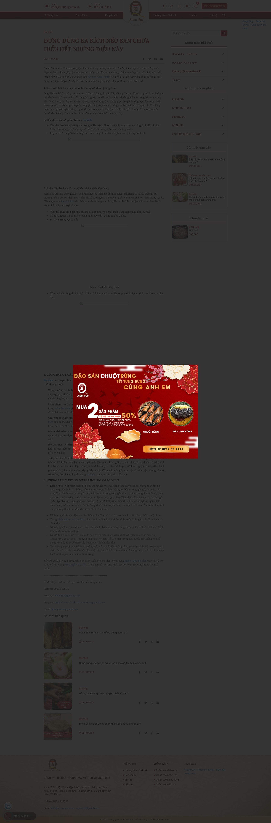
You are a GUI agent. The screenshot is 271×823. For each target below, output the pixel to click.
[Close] (194, 368)
